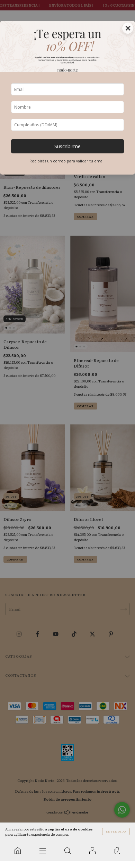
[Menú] (42, 850)
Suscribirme (67, 146)
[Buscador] (67, 850)
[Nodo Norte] (17, 850)
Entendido (116, 831)
